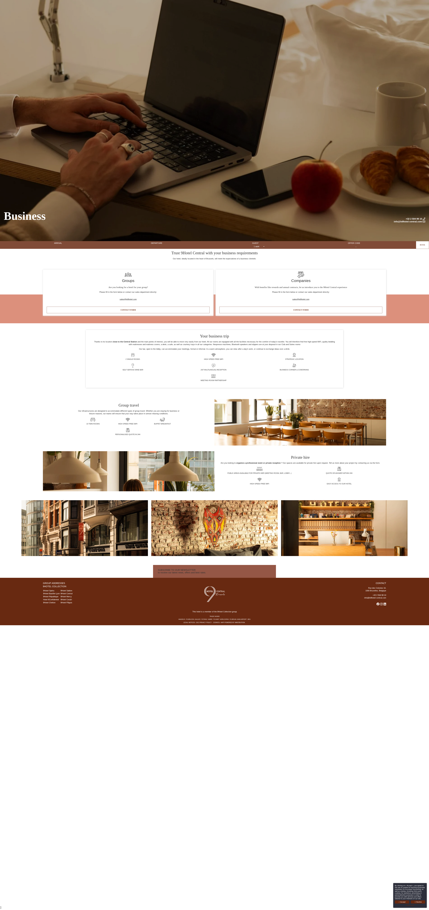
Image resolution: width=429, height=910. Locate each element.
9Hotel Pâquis (66, 603)
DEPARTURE (156, 243)
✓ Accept (402, 902)
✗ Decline (418, 902)
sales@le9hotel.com (128, 299)
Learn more (410, 905)
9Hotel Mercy (66, 597)
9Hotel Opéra (48, 591)
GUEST (255, 243)
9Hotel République (50, 597)
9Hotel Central (67, 594)
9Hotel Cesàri (66, 600)
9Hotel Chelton (49, 603)
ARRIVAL (58, 243)
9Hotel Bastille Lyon (51, 594)
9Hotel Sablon (66, 591)
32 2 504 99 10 (380, 595)
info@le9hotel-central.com (375, 598)
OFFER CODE (354, 243)
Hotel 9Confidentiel (51, 600)
